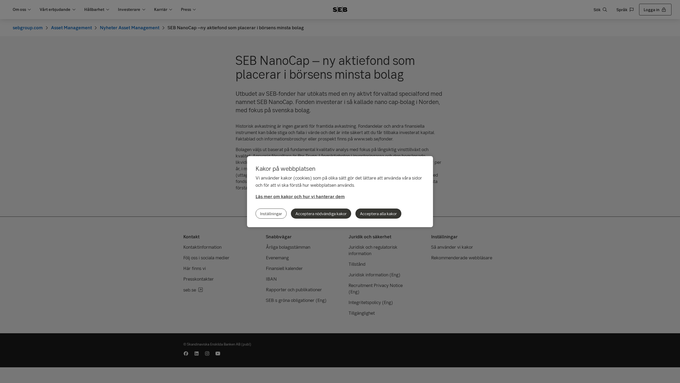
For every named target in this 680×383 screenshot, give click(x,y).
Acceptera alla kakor (378, 213)
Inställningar (271, 213)
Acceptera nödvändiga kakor (321, 213)
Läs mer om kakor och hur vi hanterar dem (300, 196)
